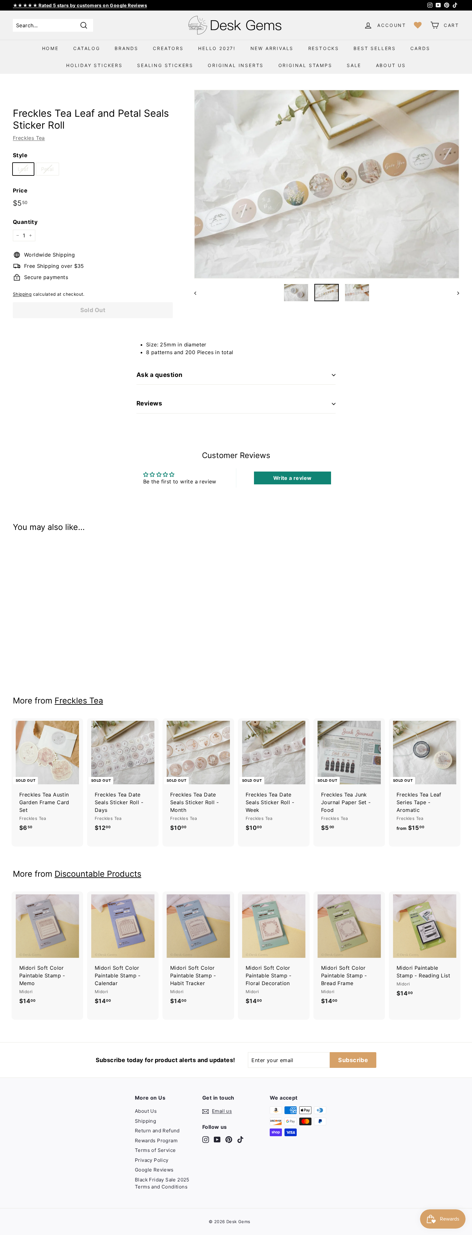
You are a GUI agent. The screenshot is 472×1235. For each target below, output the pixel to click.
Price (20, 190)
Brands (126, 48)
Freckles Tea (29, 138)
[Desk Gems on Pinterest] (228, 1139)
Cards (420, 48)
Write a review (292, 478)
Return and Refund (157, 1131)
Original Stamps (305, 65)
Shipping (22, 294)
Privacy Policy (152, 1160)
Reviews (149, 403)
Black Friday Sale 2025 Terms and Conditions (162, 1183)
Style (20, 155)
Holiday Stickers (94, 65)
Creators (168, 48)
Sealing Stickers (165, 65)
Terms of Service (155, 1150)
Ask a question (159, 375)
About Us (391, 65)
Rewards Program (156, 1140)
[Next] (455, 292)
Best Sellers (375, 48)
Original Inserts (236, 65)
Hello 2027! (217, 48)
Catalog (86, 48)
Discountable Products (98, 874)
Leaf (23, 169)
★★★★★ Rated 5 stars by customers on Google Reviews (80, 5)
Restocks (323, 48)
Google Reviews (154, 1170)
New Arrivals (272, 48)
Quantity (25, 222)
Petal (47, 169)
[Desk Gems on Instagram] (205, 1139)
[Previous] (198, 292)
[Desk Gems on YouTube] (217, 1139)
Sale (354, 65)
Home (50, 48)
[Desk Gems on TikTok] (240, 1139)
